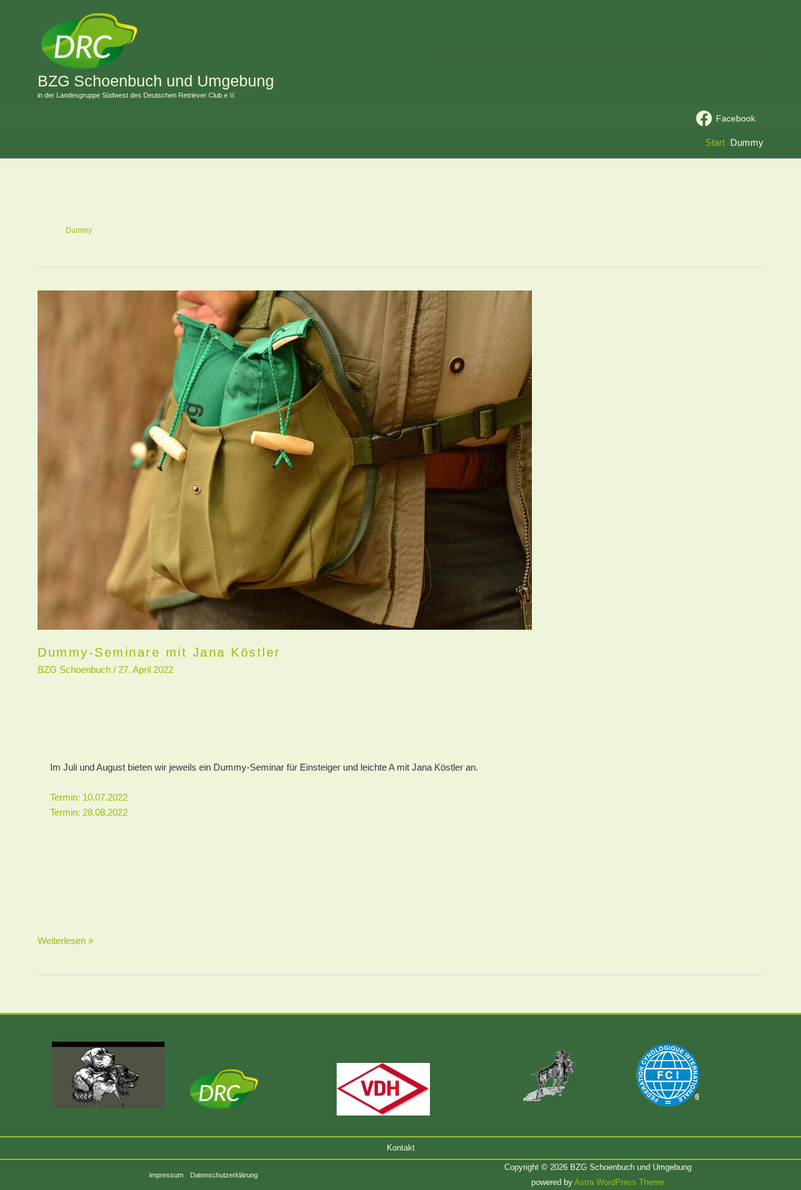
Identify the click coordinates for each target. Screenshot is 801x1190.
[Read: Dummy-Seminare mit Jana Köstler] (400, 460)
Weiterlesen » (65, 939)
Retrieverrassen (695, 54)
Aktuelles (510, 54)
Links (748, 54)
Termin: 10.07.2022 (89, 797)
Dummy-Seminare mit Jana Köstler (159, 652)
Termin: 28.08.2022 (89, 812)
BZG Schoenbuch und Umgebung (156, 81)
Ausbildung (616, 54)
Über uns (451, 54)
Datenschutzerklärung (224, 1175)
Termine (555, 54)
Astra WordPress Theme (619, 1182)
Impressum (166, 1175)
